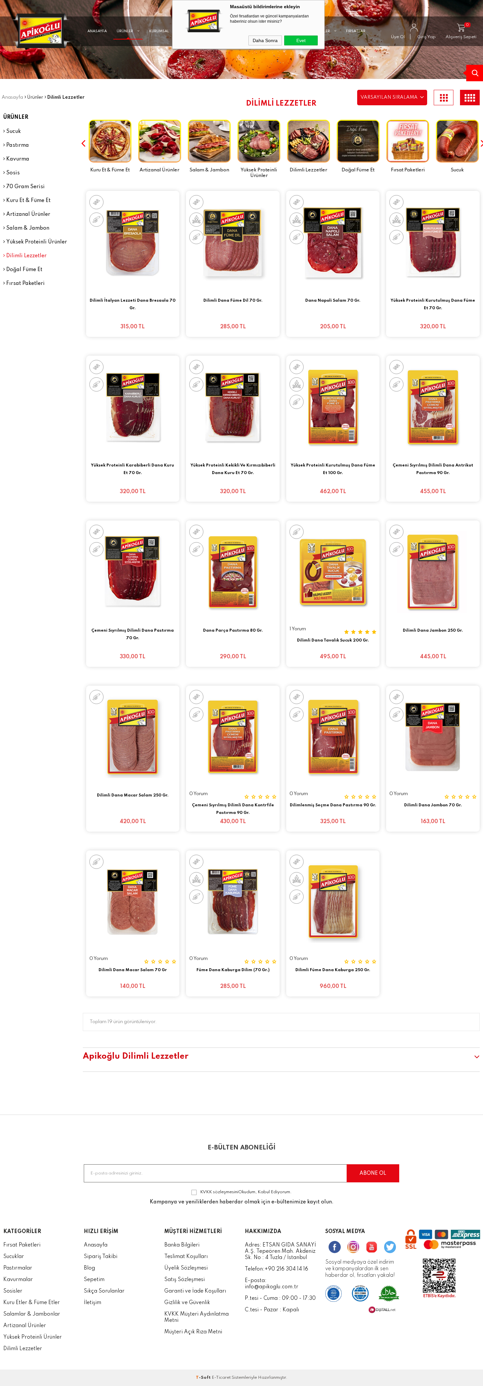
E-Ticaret (221, 1377)
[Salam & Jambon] (206, 142)
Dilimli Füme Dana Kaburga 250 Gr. (332, 970)
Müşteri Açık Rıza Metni (193, 1332)
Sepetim (94, 1279)
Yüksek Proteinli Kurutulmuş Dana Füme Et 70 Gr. (433, 304)
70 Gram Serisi (25, 186)
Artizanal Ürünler (27, 214)
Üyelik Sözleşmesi (186, 1268)
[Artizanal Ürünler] (157, 142)
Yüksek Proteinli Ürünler (36, 242)
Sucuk (13, 131)
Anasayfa (95, 1245)
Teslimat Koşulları (186, 1256)
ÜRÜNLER (125, 31)
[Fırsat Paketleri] (405, 142)
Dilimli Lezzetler (26, 256)
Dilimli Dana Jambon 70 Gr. (433, 805)
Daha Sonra (265, 40)
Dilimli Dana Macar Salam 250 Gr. (133, 795)
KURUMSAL (159, 31)
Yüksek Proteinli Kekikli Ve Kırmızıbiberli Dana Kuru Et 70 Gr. (233, 469)
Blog (89, 1268)
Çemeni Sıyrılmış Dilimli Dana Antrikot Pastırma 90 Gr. (433, 469)
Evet (301, 40)
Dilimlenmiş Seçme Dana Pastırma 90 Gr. (333, 805)
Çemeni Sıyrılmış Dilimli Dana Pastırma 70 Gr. (132, 634)
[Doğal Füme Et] (355, 142)
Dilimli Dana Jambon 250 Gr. (433, 631)
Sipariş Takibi (100, 1256)
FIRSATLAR (355, 31)
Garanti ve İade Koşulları (195, 1291)
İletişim (92, 1302)
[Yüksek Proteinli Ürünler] (256, 142)
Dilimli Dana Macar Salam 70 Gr (133, 970)
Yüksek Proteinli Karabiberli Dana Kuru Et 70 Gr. (132, 469)
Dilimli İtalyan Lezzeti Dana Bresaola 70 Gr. (132, 304)
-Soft (204, 1377)
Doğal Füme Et (23, 269)
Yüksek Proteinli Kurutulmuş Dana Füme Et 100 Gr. (333, 469)
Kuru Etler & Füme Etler (31, 1302)
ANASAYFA (97, 31)
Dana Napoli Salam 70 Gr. (332, 301)
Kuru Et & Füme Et (28, 200)
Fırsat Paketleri (25, 283)
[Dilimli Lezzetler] (306, 142)
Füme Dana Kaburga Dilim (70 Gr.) (232, 970)
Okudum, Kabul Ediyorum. (246, 1192)
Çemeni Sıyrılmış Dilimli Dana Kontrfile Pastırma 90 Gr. (233, 809)
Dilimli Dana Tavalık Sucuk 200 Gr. (333, 641)
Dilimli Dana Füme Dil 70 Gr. (233, 301)
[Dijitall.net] (382, 1312)
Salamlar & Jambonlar (31, 1314)
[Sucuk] (454, 142)
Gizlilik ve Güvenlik (187, 1302)
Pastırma (17, 145)
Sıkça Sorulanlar (104, 1291)
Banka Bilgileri (181, 1245)
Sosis (12, 173)
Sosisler (12, 1291)
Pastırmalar (17, 1268)
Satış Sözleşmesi (184, 1279)
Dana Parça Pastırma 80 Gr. (233, 631)
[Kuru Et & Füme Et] (107, 142)
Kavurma (17, 159)
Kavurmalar (18, 1279)
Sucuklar (13, 1256)
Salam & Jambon (27, 228)
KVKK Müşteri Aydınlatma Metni (196, 1317)
